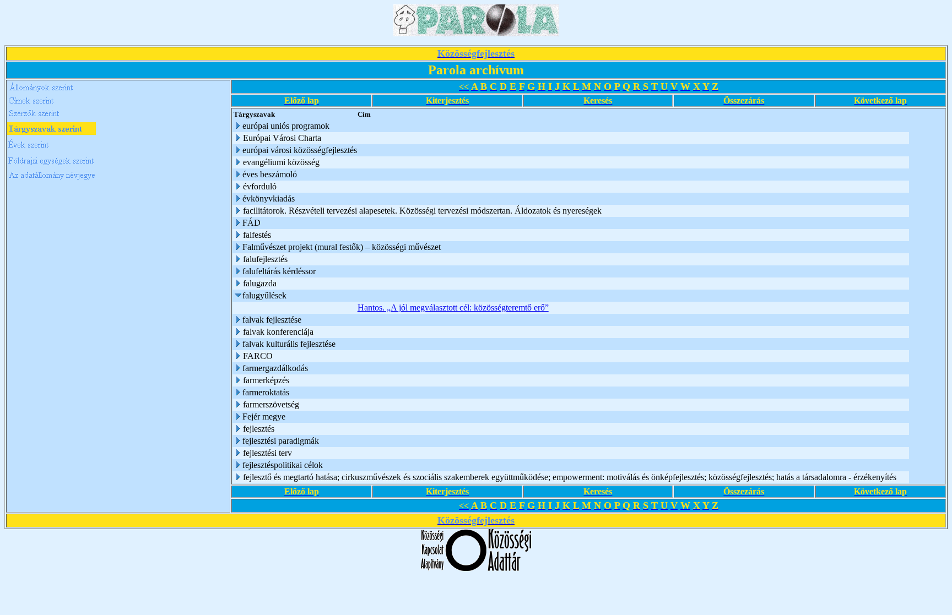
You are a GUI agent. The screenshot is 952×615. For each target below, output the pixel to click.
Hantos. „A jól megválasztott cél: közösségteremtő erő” (453, 307)
